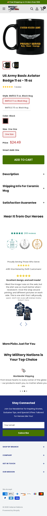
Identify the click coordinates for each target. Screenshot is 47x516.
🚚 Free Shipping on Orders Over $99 (23, 2)
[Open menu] (4, 9)
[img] (23, 265)
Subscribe (23, 432)
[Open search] (31, 8)
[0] (42, 8)
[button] (21, 324)
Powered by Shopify (11, 510)
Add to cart (23, 160)
